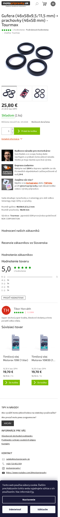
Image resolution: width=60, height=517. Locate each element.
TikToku (48, 183)
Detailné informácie (10, 139)
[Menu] (53, 4)
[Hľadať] (37, 4)
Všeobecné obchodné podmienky (17, 436)
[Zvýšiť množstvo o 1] (12, 129)
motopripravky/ (13, 468)
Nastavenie (28, 499)
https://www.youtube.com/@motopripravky (26, 472)
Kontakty (6, 443)
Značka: (12, 32)
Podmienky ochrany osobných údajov (19, 440)
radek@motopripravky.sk (18, 459)
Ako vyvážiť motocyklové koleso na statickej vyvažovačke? (29, 413)
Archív (7, 423)
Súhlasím (43, 509)
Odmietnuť (15, 509)
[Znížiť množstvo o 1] (12, 133)
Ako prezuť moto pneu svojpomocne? (19, 417)
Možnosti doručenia (41, 122)
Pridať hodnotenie (13, 297)
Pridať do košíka (29, 131)
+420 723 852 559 (14, 463)
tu (32, 492)
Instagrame (32, 183)
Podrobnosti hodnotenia (37, 30)
